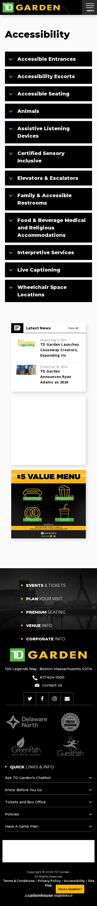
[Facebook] (42, 699)
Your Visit (44, 598)
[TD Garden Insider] (67, 699)
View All (73, 328)
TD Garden (31, 7)
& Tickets (46, 585)
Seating (46, 612)
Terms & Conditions (19, 881)
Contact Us (52, 685)
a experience (48, 895)
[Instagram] (54, 699)
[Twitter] (30, 699)
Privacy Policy (49, 881)
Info (39, 625)
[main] (48, 281)
